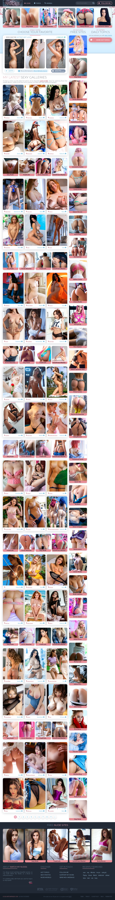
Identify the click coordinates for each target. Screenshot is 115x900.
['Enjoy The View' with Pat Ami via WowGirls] (35, 478)
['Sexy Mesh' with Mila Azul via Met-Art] (57, 571)
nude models (44, 81)
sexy (88, 872)
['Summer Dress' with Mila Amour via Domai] (35, 571)
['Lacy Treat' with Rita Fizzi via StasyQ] (13, 759)
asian (84, 872)
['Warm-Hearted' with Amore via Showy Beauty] (13, 478)
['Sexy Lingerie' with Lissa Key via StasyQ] (13, 419)
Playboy (85, 875)
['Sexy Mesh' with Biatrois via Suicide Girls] (57, 607)
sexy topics (108, 35)
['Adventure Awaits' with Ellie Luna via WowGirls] (35, 795)
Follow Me (106, 3)
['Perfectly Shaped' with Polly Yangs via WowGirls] (35, 102)
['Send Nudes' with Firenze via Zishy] (35, 513)
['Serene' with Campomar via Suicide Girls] (57, 102)
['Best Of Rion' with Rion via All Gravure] (57, 701)
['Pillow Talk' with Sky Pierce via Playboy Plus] (57, 138)
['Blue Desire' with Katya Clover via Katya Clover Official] (13, 196)
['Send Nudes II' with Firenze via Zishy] (57, 478)
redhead (107, 875)
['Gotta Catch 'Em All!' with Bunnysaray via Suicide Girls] (35, 138)
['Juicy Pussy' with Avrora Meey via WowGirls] (35, 290)
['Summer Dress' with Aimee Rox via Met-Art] (13, 232)
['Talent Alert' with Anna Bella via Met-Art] (57, 795)
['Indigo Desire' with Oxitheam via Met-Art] (13, 290)
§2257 (70, 896)
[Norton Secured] (64, 889)
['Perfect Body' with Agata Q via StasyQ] (35, 384)
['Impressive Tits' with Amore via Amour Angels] (35, 701)
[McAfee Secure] (74, 889)
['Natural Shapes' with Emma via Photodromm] (13, 326)
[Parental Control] (52, 889)
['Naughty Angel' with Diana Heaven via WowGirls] (13, 701)
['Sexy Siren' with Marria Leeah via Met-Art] (35, 607)
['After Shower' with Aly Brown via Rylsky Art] (13, 102)
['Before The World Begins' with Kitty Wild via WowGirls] (13, 138)
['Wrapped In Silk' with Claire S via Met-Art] (57, 196)
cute (92, 878)
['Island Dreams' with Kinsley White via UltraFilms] (13, 513)
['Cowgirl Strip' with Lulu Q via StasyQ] (57, 759)
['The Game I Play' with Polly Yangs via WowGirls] (35, 419)
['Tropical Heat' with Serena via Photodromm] (57, 384)
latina (84, 878)
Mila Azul (93, 872)
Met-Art (95, 875)
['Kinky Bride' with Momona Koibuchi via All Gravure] (35, 759)
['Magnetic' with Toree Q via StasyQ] (57, 290)
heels (88, 878)
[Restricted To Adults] (40, 889)
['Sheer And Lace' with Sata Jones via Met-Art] (35, 196)
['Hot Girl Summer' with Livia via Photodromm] (35, 232)
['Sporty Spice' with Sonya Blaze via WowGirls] (13, 665)
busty (96, 878)
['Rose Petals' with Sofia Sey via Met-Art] (13, 384)
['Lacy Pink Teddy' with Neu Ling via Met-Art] (13, 607)
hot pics (98, 872)
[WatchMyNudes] (13, 3)
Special (40, 71)
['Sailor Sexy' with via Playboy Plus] (13, 571)
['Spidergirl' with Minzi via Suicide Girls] (13, 795)
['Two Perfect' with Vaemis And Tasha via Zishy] (57, 665)
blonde (90, 875)
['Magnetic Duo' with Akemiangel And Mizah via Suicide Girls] (57, 513)
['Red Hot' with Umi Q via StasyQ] (57, 232)
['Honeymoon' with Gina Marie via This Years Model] (35, 326)
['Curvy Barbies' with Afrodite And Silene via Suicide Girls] (57, 419)
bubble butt (101, 875)
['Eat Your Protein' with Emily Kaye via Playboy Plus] (57, 326)
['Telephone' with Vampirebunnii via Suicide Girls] (35, 665)
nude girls (104, 872)
